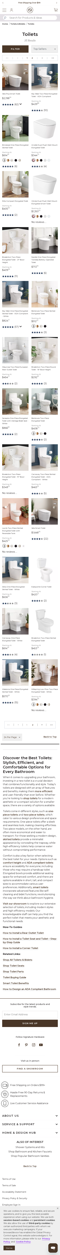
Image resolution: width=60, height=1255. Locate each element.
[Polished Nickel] (19, 160)
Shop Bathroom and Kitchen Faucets (30, 1151)
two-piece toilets (34, 814)
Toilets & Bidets (17, 24)
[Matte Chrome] (45, 160)
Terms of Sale (9, 1185)
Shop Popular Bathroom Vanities (30, 1156)
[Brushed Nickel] (11, 160)
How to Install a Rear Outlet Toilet (23, 933)
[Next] (55, 3)
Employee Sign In (11, 1204)
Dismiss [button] (9, 1248)
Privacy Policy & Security (14, 1198)
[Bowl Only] (33, 160)
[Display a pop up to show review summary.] (21, 105)
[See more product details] (23, 545)
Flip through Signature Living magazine (29, 3)
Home (5, 24)
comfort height (12, 862)
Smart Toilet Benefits (16, 983)
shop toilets (30, 798)
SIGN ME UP (30, 1023)
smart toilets (40, 887)
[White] (48, 160)
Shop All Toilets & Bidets (17, 960)
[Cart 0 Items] (56, 10)
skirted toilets (11, 839)
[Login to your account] (11, 10)
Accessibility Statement (14, 1192)
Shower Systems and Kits (30, 1147)
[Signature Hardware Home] (30, 10)
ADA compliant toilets (40, 862)
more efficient (43, 791)
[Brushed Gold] (8, 160)
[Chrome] (4, 160)
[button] (57, 1208)
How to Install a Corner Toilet (20, 948)
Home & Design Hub (19, 1132)
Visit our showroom (15, 903)
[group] (29, 2)
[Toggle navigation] (5, 9)
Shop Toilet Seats (13, 965)
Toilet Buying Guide (14, 977)
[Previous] (3, 3)
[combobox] (30, 18)
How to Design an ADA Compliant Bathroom (29, 989)
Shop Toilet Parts (13, 971)
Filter (15, 49)
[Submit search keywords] (5, 18)
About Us (10, 1115)
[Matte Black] (15, 160)
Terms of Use (9, 1179)
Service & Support (18, 1124)
